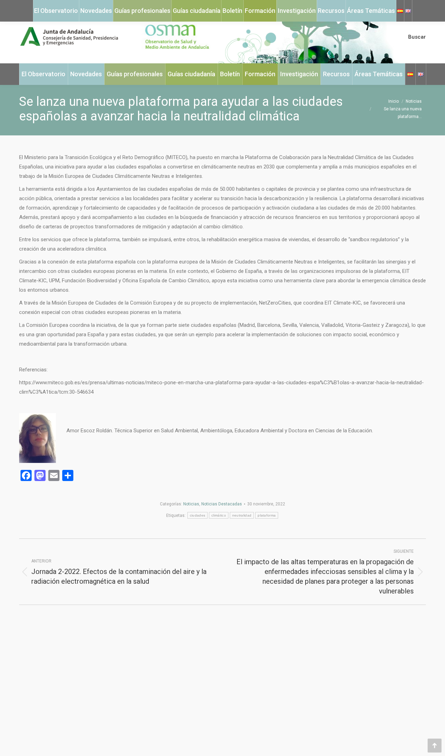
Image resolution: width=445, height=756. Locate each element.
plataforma (267, 515)
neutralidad (241, 515)
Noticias (191, 504)
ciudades (197, 515)
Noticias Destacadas (221, 504)
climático (218, 515)
